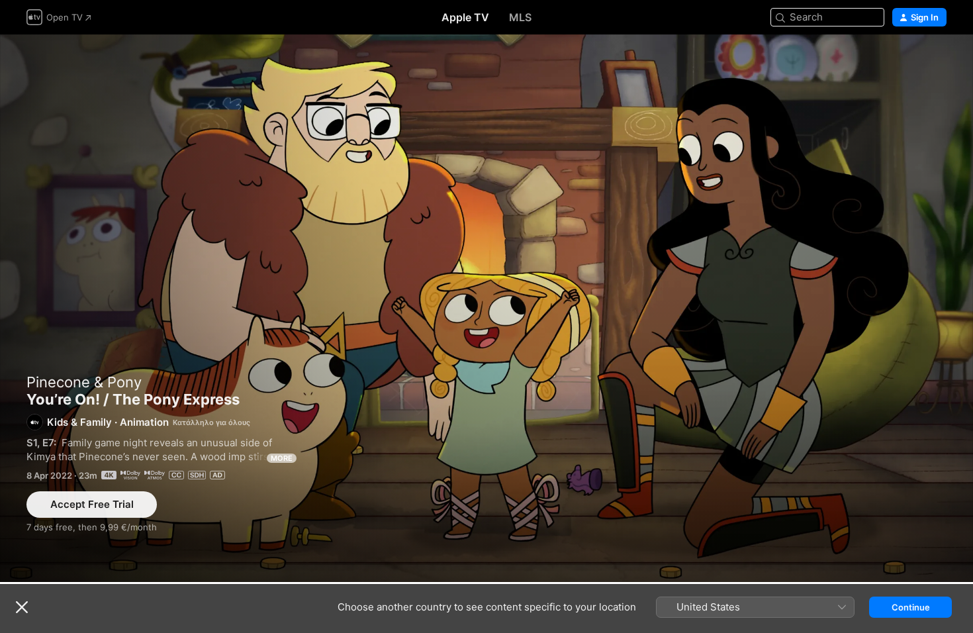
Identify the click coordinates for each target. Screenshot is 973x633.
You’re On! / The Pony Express (486, 308)
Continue (911, 607)
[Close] (22, 607)
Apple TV (465, 17)
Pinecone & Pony (84, 382)
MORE (282, 458)
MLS (520, 17)
